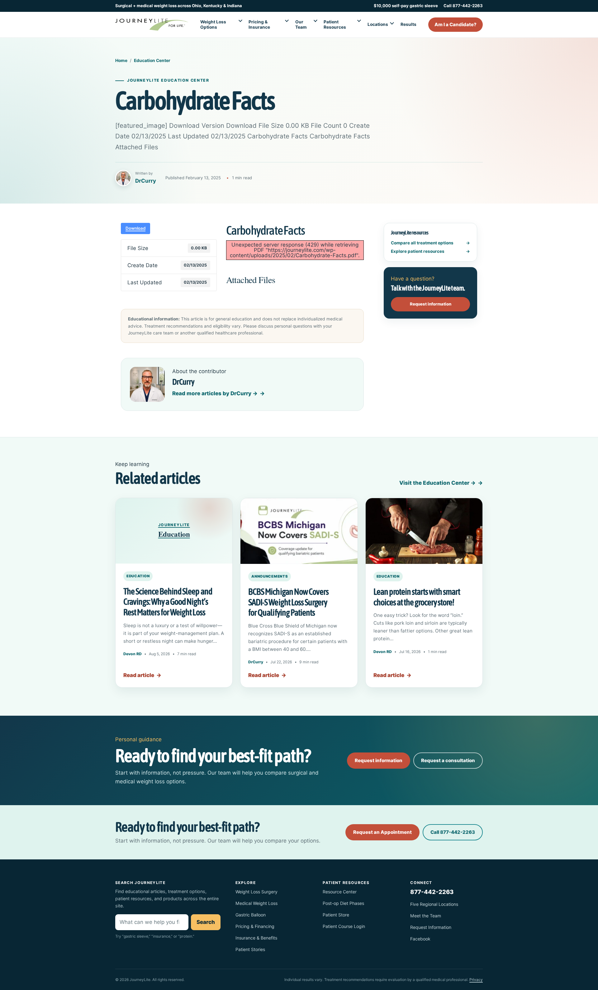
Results (408, 24)
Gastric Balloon (250, 914)
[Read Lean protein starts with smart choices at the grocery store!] (424, 531)
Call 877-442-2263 (463, 5)
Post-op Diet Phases (343, 903)
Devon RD (132, 653)
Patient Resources (335, 24)
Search (206, 922)
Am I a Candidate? (455, 24)
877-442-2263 (431, 891)
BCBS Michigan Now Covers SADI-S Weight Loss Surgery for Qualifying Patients (288, 602)
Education (138, 576)
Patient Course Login (344, 926)
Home (121, 60)
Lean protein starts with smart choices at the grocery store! (416, 597)
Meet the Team (425, 915)
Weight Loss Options (213, 24)
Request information (430, 303)
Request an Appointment (382, 832)
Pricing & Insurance (259, 24)
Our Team (301, 24)
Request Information (430, 927)
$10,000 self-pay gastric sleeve (406, 5)
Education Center (152, 60)
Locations (378, 24)
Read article (142, 675)
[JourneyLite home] (151, 25)
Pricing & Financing (254, 926)
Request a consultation (448, 760)
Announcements (269, 576)
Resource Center (340, 891)
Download (135, 228)
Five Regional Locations (434, 904)
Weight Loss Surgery (256, 891)
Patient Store (336, 914)
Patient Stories (250, 949)
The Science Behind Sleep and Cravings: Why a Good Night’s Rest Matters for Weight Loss (167, 601)
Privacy (476, 979)
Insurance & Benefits (256, 937)
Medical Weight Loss (256, 903)
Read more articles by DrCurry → (215, 393)
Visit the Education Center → (437, 483)
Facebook (420, 938)
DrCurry (255, 662)
